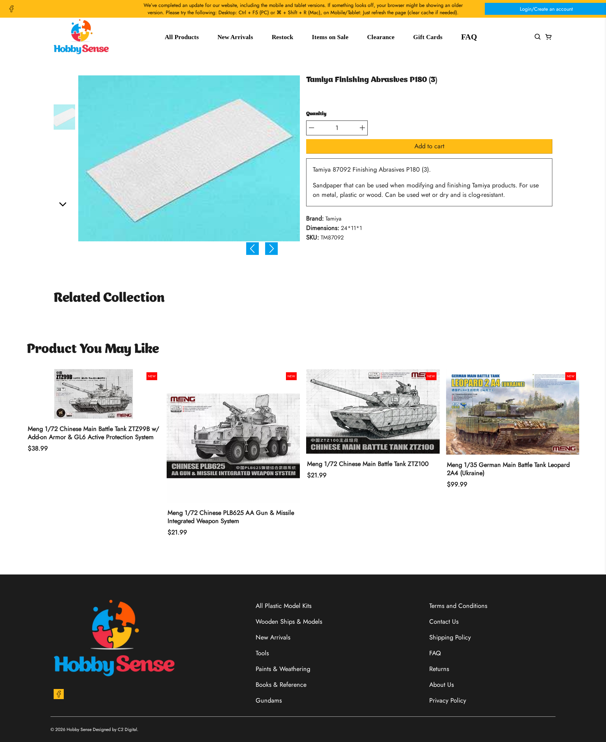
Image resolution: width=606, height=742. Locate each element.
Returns (439, 669)
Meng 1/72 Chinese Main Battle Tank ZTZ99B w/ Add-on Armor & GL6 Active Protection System (93, 433)
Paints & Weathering (283, 669)
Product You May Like (93, 349)
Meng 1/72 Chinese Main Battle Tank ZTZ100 (368, 464)
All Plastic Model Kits (284, 605)
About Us (441, 684)
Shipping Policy (450, 637)
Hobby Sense (79, 729)
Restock (282, 36)
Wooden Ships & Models (289, 621)
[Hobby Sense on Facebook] (11, 9)
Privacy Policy (447, 700)
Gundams (269, 700)
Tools (262, 653)
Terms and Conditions (458, 605)
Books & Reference (281, 684)
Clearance (381, 36)
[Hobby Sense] (81, 36)
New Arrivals (235, 36)
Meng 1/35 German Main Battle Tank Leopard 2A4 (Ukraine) (508, 469)
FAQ (469, 36)
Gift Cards (428, 36)
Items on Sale (330, 36)
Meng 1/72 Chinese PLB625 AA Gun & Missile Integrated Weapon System (231, 517)
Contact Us (444, 621)
